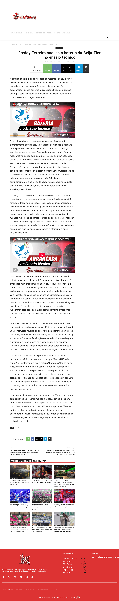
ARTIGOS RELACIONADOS (21, 461)
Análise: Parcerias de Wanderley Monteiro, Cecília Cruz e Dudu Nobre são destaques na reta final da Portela (20, 506)
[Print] (50, 439)
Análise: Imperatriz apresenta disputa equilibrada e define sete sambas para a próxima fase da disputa (64, 529)
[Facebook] (32, 439)
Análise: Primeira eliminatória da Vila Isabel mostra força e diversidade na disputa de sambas (42, 529)
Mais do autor (39, 461)
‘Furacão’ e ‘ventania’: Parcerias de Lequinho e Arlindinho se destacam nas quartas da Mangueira (19, 529)
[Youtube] (21, 577)
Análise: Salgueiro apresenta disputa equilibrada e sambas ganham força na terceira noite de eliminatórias (64, 506)
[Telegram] (45, 439)
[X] (37, 439)
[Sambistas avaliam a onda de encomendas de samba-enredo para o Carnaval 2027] (20, 472)
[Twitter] (9, 577)
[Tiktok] (32, 577)
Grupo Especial (18, 44)
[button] (107, 37)
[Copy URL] (41, 439)
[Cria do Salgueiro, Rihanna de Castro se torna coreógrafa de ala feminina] (42, 472)
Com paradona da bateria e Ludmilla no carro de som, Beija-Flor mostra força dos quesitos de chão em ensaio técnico (24, 452)
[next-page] (14, 535)
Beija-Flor (18, 428)
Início (11, 44)
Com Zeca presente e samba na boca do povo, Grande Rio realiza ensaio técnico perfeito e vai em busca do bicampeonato (60, 452)
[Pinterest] (15, 577)
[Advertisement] (74, 14)
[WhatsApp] (28, 439)
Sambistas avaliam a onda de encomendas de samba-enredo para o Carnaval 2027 (19, 482)
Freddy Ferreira (51, 62)
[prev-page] (11, 535)
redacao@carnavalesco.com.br (105, 557)
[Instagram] (26, 577)
